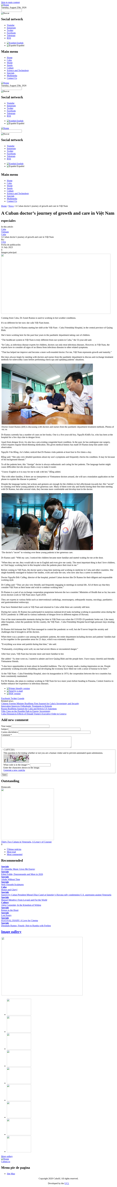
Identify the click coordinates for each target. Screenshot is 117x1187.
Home (9, 57)
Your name (6, 726)
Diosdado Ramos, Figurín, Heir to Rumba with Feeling (26, 925)
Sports (10, 65)
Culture (10, 68)
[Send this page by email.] (15, 691)
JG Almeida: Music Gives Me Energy (18, 869)
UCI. (66, 1183)
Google (21, 698)
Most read (11, 852)
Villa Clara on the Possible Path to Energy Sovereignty (25, 711)
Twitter (10, 30)
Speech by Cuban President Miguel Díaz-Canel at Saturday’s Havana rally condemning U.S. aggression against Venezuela (56, 895)
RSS (9, 38)
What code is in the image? (16, 765)
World (9, 63)
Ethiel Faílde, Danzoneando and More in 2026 (22, 874)
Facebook (11, 33)
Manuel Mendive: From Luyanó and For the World (24, 900)
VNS (3, 242)
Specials (10, 73)
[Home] (5, 5)
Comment (6, 735)
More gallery (7, 1156)
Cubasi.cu (5, 1161)
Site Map (11, 1173)
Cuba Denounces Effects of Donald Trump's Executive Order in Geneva (33, 714)
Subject (4, 729)
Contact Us (12, 78)
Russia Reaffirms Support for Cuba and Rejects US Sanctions (29, 708)
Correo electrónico (9, 732)
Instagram (11, 28)
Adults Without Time (10, 879)
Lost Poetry (6, 915)
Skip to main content (10, 2)
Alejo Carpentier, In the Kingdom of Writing (21, 905)
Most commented (14, 854)
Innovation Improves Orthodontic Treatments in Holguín (26, 706)
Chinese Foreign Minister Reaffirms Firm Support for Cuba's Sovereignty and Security (40, 703)
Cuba (9, 60)
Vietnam (5, 232)
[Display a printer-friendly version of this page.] (18, 688)
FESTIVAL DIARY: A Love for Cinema (19, 920)
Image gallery (11, 932)
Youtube (10, 25)
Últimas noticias (14, 849)
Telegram (11, 35)
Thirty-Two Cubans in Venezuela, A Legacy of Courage (26, 842)
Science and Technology (18, 70)
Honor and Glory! (9, 889)
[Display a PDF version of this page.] (14, 693)
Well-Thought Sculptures (12, 884)
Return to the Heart (9, 910)
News (11, 206)
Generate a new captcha (14, 770)
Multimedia (12, 75)
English (19, 43)
